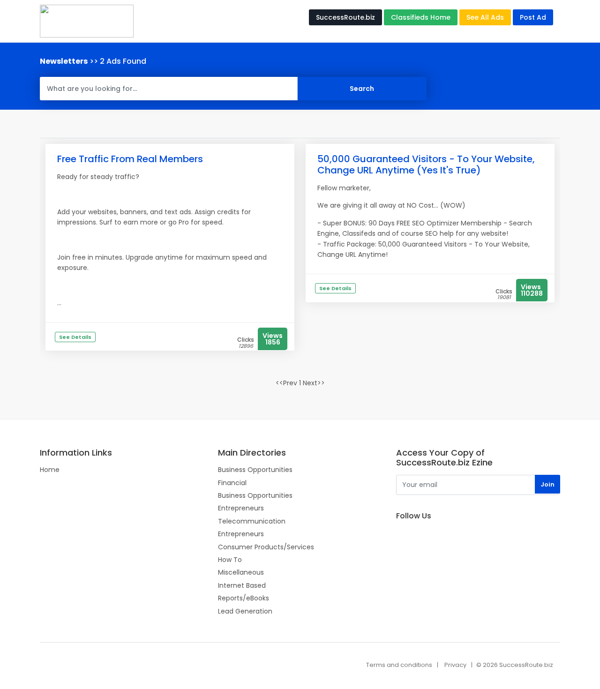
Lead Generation (245, 611)
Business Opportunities (255, 469)
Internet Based (242, 585)
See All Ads (485, 17)
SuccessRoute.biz (345, 17)
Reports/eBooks (243, 598)
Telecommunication (251, 521)
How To (230, 559)
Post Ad (533, 17)
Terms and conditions (399, 664)
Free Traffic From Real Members (130, 158)
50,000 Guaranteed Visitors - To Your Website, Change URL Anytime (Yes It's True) (426, 164)
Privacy (455, 664)
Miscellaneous (241, 572)
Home (50, 469)
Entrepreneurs (241, 508)
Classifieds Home (420, 17)
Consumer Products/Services (266, 547)
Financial (232, 482)
